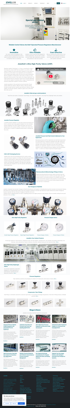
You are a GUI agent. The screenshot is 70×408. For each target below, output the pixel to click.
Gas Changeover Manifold (35, 186)
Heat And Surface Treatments (59, 379)
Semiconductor (39, 377)
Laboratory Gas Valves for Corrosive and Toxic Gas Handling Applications (26, 326)
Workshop (22, 379)
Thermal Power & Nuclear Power (43, 382)
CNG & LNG (38, 383)
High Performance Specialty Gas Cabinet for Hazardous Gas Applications (10, 355)
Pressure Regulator (57, 385)
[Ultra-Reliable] (35, 49)
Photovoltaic (39, 386)
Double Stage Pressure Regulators (11, 235)
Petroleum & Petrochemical (42, 379)
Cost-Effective (56, 52)
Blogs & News (35, 310)
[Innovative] (14, 49)
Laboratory (38, 385)
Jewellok (11, 120)
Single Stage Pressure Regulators (27, 235)
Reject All (14, 403)
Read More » (6, 340)
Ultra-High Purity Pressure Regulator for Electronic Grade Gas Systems (43, 326)
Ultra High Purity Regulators (19, 217)
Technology (42, 3)
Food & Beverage (39, 389)
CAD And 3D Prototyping (58, 380)
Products (30, 3)
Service (12, 154)
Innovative (14, 52)
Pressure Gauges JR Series (58, 235)
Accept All (21, 403)
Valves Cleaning (56, 382)
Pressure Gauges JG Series (42, 235)
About (25, 3)
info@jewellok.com (29, 406)
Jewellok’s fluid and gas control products (35, 93)
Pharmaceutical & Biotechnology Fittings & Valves (49, 172)
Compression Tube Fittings (25, 389)
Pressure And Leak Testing (58, 383)
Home (21, 3)
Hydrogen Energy (40, 391)
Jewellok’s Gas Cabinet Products (35, 238)
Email (58, 3)
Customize (7, 403)
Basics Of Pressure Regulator (59, 386)
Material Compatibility (57, 377)
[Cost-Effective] (56, 49)
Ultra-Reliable (35, 52)
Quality (21, 382)
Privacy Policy (49, 404)
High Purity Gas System (25, 388)
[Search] (55, 3)
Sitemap (54, 404)
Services (36, 3)
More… (13, 194)
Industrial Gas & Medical (41, 388)
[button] (1, 23)
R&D (21, 380)
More (48, 3)
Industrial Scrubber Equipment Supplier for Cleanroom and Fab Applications (59, 326)
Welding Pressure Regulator (58, 391)
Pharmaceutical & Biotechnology (43, 380)
